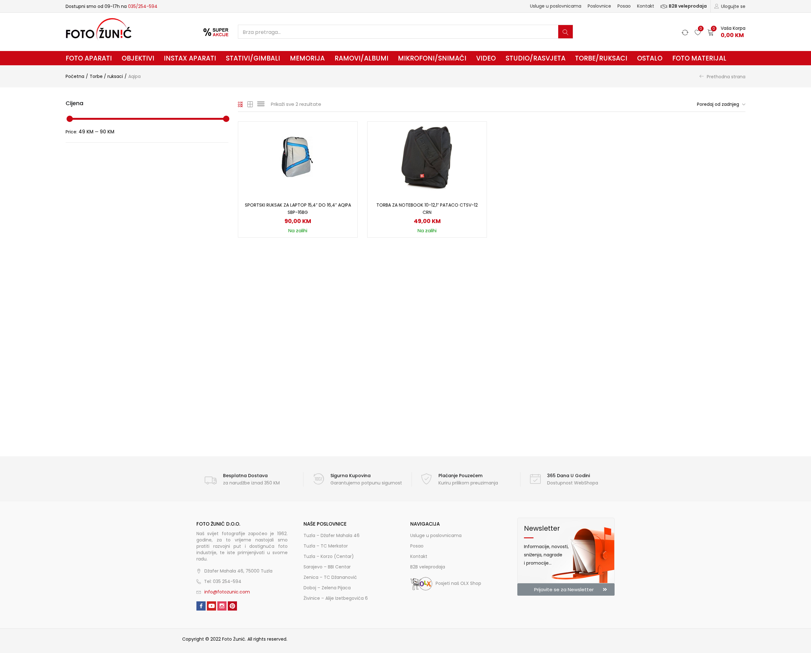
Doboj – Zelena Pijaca (327, 588)
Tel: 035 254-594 (222, 581)
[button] (726, 32)
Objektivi (138, 58)
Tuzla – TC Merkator (325, 546)
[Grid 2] (250, 104)
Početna (75, 76)
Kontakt (645, 6)
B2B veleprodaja (688, 6)
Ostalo (649, 58)
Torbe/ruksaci (601, 58)
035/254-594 (142, 6)
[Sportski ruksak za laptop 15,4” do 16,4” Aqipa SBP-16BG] (297, 158)
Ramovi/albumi (361, 58)
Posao (624, 6)
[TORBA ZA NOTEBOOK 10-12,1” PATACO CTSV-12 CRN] (427, 158)
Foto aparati (89, 58)
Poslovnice (599, 6)
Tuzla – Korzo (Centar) (328, 556)
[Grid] (240, 104)
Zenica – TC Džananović (330, 577)
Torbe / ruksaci (106, 76)
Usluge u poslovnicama (555, 6)
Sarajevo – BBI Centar (327, 567)
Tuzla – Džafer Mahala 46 (331, 535)
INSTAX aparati (190, 58)
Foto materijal (699, 58)
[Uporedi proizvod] (345, 145)
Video (486, 58)
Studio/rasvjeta (535, 58)
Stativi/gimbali (253, 58)
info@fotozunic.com (227, 592)
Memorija (307, 58)
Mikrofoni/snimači (432, 58)
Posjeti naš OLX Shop (458, 583)
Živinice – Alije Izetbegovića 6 (335, 598)
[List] (261, 104)
